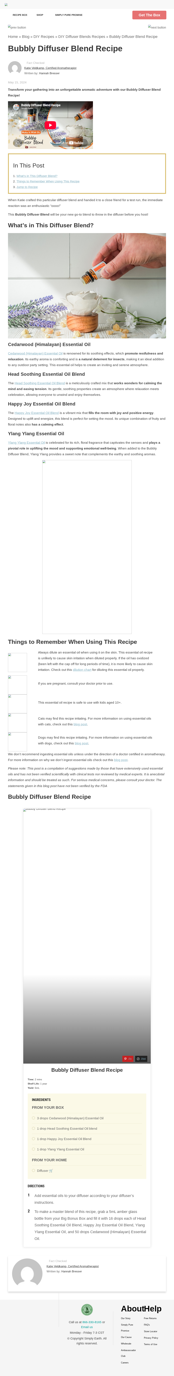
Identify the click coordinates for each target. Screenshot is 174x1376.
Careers (125, 1362)
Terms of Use (150, 1344)
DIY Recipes (43, 36)
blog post (80, 724)
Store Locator (150, 1331)
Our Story (125, 1318)
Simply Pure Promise (68, 15)
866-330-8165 (91, 1322)
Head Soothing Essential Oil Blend (40, 383)
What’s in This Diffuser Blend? (36, 176)
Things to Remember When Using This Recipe (48, 181)
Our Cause (126, 1337)
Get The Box (149, 15)
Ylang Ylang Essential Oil (26, 442)
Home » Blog (18, 36)
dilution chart (82, 670)
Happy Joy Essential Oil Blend (37, 413)
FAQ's (147, 1325)
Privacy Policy (151, 1338)
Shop (40, 15)
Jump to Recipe (27, 187)
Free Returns (150, 1318)
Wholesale (126, 1343)
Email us (87, 1327)
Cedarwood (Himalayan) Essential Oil (35, 353)
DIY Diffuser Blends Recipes (81, 36)
